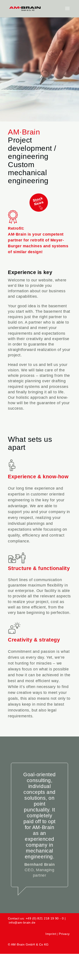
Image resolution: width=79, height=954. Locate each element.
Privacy (64, 934)
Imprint (50, 934)
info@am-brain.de (22, 922)
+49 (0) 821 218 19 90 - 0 (45, 918)
